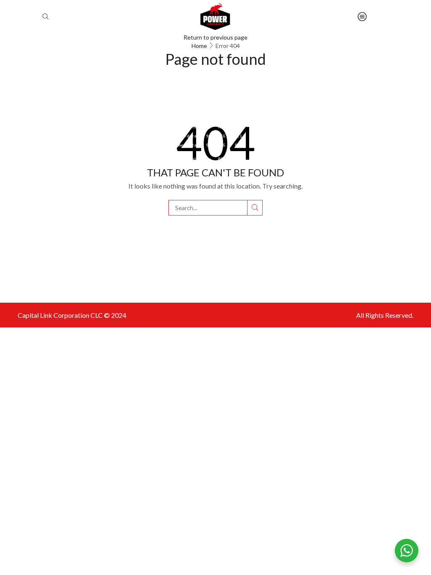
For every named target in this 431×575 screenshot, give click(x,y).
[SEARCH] (255, 208)
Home (199, 45)
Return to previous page (215, 37)
